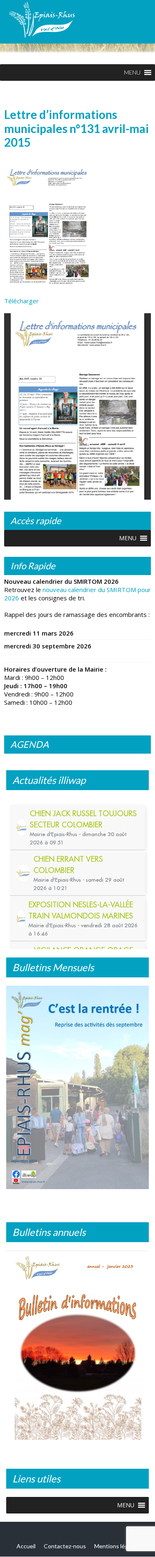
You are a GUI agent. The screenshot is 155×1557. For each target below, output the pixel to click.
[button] (132, 72)
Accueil (26, 1546)
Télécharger (21, 301)
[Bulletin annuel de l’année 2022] (77, 1348)
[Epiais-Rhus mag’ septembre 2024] (77, 1087)
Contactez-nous (65, 1546)
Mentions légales (116, 1546)
